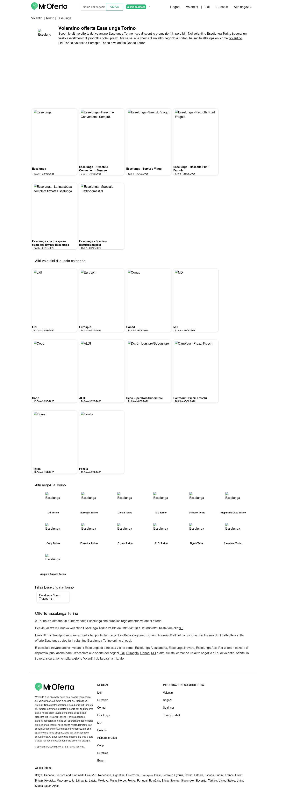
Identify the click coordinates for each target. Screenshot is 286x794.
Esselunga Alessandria (151, 647)
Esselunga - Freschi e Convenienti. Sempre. (93, 168)
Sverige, (175, 780)
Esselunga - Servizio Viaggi (144, 168)
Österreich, (133, 775)
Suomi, (220, 775)
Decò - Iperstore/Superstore (144, 398)
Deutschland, (63, 775)
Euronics (102, 753)
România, (155, 780)
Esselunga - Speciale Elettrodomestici (93, 243)
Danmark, (78, 775)
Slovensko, (188, 780)
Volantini (192, 6)
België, (39, 775)
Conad (130, 327)
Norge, (122, 780)
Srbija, (166, 780)
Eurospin (222, 6)
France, (230, 775)
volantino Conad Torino (129, 42)
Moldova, (104, 780)
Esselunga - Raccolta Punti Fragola (191, 168)
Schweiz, (168, 775)
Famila (83, 469)
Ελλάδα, (91, 775)
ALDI (82, 398)
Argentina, (119, 775)
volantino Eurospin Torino (92, 42)
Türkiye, (213, 780)
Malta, (114, 780)
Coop (35, 398)
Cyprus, (179, 775)
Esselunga (39, 168)
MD (175, 327)
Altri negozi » (243, 6)
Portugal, (143, 780)
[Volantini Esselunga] (44, 35)
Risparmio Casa (107, 738)
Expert (101, 760)
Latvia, (93, 780)
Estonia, (199, 775)
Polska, (132, 780)
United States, (227, 780)
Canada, (49, 775)
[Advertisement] (143, 77)
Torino (50, 18)
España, (210, 775)
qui (181, 628)
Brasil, (158, 775)
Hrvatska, (50, 780)
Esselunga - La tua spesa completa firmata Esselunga (50, 243)
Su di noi (168, 707)
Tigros (36, 469)
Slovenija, (201, 780)
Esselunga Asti (206, 647)
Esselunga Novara (181, 647)
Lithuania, (82, 780)
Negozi (175, 6)
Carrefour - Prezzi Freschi (190, 398)
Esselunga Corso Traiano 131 (49, 597)
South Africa (51, 786)
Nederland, (105, 775)
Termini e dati (171, 715)
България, (147, 775)
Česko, (189, 775)
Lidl (207, 6)
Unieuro (102, 730)
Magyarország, (66, 780)
